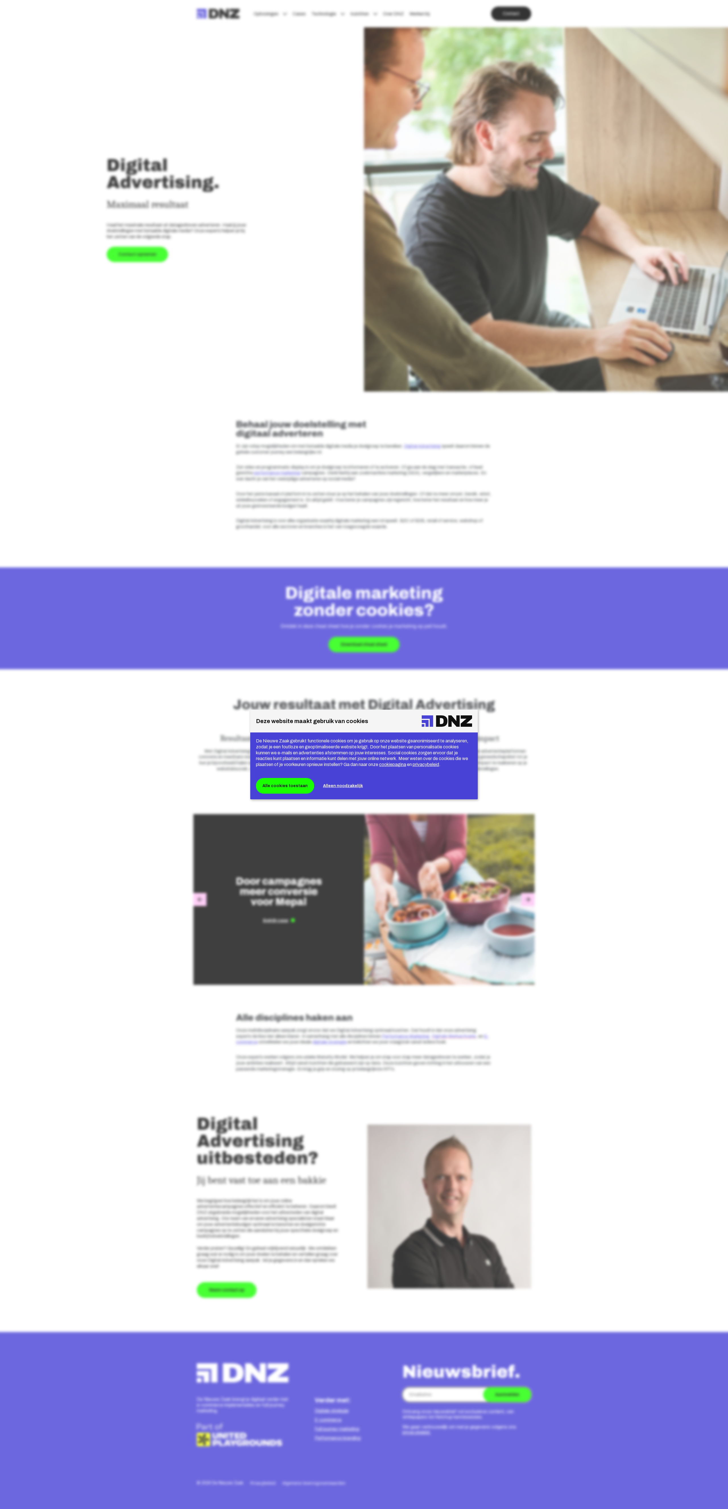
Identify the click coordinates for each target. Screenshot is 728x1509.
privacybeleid (426, 764)
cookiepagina (392, 764)
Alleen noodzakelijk (343, 785)
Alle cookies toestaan (285, 785)
